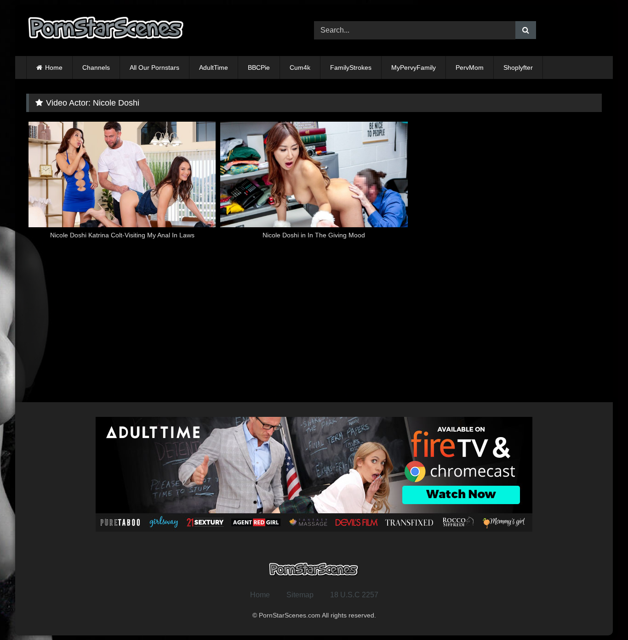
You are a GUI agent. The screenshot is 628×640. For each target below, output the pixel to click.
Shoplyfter (518, 67)
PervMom (470, 67)
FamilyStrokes (350, 67)
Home (54, 67)
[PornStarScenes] (106, 30)
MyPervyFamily (413, 67)
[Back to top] (599, 613)
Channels (96, 67)
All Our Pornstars (154, 67)
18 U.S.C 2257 (354, 595)
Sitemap (300, 595)
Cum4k (300, 67)
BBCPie (259, 67)
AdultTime (213, 67)
